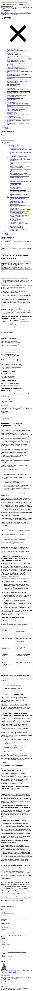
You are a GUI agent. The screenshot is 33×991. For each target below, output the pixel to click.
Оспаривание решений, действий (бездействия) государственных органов (19, 75)
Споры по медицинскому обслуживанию (17, 107)
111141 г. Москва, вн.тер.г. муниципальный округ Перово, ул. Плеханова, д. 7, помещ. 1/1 (16, 13)
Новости (6, 126)
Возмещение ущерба (12, 86)
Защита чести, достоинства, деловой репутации (19, 119)
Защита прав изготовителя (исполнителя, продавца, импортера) (17, 82)
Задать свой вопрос (6, 878)
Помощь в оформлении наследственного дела (19, 100)
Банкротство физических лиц (14, 110)
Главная (3, 248)
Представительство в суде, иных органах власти (19, 71)
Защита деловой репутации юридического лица (19, 79)
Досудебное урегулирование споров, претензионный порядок (16, 69)
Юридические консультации (14, 67)
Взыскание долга (11, 85)
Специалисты (7, 17)
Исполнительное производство (15, 72)
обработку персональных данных (17, 918)
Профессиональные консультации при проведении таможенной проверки (17, 61)
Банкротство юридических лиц (15, 89)
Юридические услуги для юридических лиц (18, 157)
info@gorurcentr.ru (5, 10)
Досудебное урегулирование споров (16, 95)
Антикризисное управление (14, 54)
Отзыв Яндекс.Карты (6, 412)
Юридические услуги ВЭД (14, 84)
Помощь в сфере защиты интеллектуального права (16, 227)
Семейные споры (11, 99)
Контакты (6, 128)
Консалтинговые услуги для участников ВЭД (19, 59)
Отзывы (6, 127)
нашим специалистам (17, 900)
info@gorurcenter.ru (6, 238)
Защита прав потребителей (14, 117)
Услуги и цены (7, 18)
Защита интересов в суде (13, 96)
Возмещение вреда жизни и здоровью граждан (19, 114)
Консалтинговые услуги (13, 145)
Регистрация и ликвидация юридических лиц (19, 91)
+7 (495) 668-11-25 (5, 11)
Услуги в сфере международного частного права (19, 65)
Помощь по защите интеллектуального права (18, 92)
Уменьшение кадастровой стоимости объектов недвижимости (19, 176)
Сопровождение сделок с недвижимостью (18, 103)
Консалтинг (10, 53)
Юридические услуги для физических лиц (18, 197)
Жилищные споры (11, 102)
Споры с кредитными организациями (16, 109)
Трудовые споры (11, 88)
